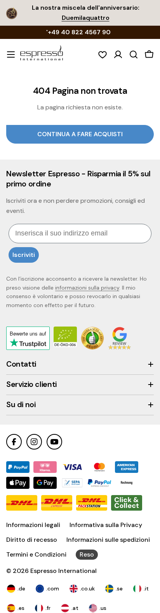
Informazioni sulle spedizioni (108, 540)
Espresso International (63, 571)
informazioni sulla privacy (87, 287)
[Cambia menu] (11, 54)
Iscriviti (23, 255)
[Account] (118, 54)
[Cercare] (133, 54)
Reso (87, 554)
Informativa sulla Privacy (106, 525)
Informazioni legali (33, 525)
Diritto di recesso (31, 540)
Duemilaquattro (86, 18)
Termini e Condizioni (36, 554)
